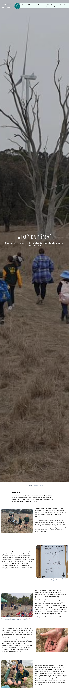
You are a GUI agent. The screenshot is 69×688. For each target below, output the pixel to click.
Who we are (31, 5)
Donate (24, 5)
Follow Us (59, 5)
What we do (41, 5)
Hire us (65, 5)
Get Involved (50, 5)
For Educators (40, 6)
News (30, 485)
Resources (56, 6)
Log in (64, 6)
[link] (26, 485)
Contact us (49, 6)
